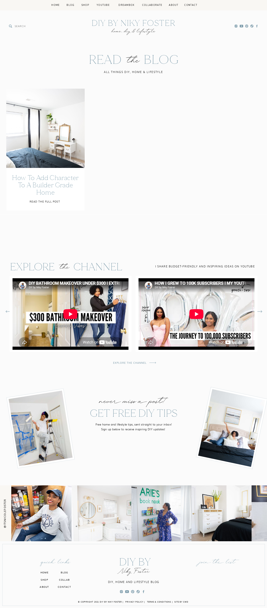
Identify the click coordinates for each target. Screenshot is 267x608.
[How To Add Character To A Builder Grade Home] (45, 128)
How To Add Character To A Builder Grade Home (45, 185)
